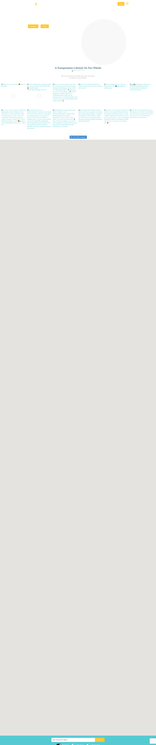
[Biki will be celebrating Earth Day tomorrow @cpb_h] (90, 95)
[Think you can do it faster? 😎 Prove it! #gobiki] (13, 95)
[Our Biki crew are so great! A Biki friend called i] (116, 121)
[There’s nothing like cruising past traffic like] (39, 95)
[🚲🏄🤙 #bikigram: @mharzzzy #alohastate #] (142, 95)
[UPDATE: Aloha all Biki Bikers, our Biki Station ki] (142, 121)
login (121, 4)
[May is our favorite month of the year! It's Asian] (65, 95)
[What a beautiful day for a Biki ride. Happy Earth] (116, 95)
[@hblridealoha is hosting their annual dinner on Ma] (65, 121)
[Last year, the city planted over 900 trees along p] (13, 121)
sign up (113, 4)
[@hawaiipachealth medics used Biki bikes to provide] (90, 121)
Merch (107, 4)
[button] (102, 458)
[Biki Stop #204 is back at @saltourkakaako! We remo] (39, 121)
